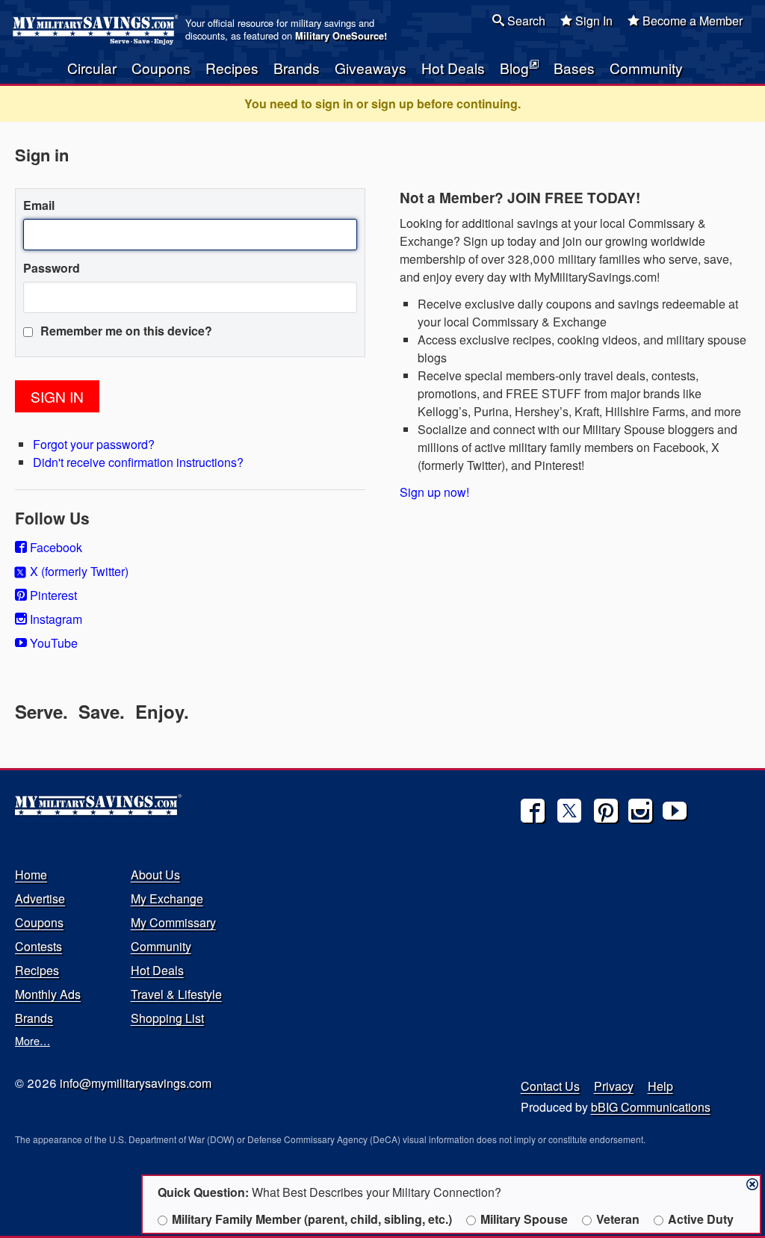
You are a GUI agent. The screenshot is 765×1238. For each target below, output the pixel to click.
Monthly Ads (48, 994)
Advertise (40, 898)
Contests (38, 946)
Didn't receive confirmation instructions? (138, 462)
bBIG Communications (650, 1106)
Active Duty (701, 1219)
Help (660, 1086)
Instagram (54, 619)
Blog (514, 68)
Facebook (54, 547)
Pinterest (52, 595)
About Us (155, 874)
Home (31, 874)
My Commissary (173, 922)
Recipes (231, 68)
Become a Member (691, 20)
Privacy (614, 1086)
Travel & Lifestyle (176, 994)
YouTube (52, 643)
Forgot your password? (94, 444)
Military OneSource (339, 36)
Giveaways (370, 68)
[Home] (97, 30)
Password (51, 267)
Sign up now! (434, 492)
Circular (92, 68)
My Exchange (167, 898)
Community (646, 68)
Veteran (617, 1219)
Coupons (161, 68)
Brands (296, 68)
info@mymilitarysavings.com (135, 1083)
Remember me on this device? (124, 330)
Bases (574, 68)
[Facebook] (533, 810)
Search (524, 20)
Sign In (592, 20)
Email (39, 205)
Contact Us (550, 1086)
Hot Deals (453, 68)
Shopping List (167, 1018)
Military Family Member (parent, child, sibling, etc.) (312, 1219)
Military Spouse (524, 1219)
